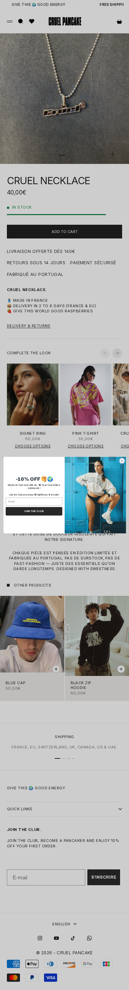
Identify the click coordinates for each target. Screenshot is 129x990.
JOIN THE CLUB (34, 511)
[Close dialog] (122, 461)
